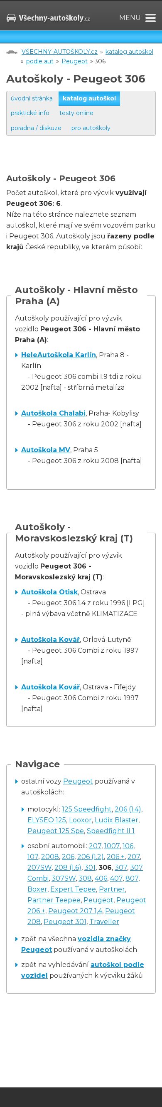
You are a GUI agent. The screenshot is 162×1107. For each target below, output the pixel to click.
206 (68, 857)
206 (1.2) (90, 857)
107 (32, 857)
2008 (50, 857)
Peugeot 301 (65, 922)
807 (131, 878)
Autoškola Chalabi (53, 413)
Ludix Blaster (116, 820)
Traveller (104, 922)
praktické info (30, 113)
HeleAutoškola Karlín (58, 355)
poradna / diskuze (36, 128)
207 (95, 846)
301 (90, 868)
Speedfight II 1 (111, 831)
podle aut (40, 61)
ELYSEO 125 (46, 820)
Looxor (80, 820)
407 (116, 878)
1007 (112, 846)
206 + (116, 857)
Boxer (37, 889)
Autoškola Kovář (50, 640)
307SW (64, 878)
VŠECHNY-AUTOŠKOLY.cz (60, 51)
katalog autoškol (129, 51)
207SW (39, 868)
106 (128, 846)
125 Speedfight (87, 809)
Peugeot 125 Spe (55, 831)
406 (101, 878)
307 (121, 868)
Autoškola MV (45, 450)
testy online (76, 113)
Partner (112, 889)
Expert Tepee (73, 889)
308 (85, 878)
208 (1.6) (67, 868)
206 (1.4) (128, 809)
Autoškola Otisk (49, 592)
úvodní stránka (32, 98)
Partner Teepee (54, 900)
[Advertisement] (84, 163)
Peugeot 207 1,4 (75, 911)
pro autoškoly (90, 128)
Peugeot (74, 61)
